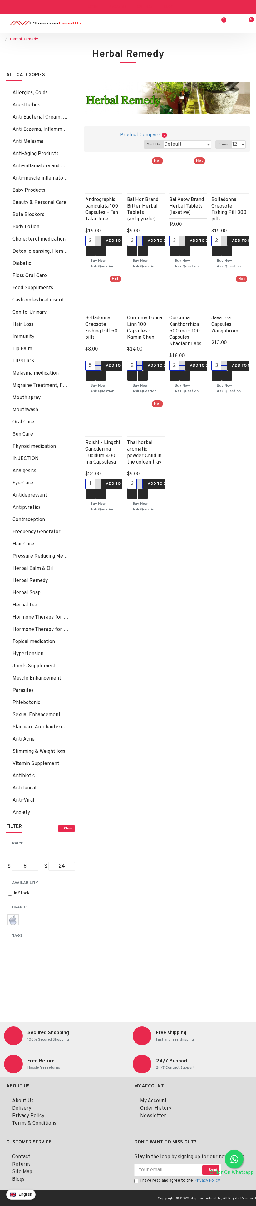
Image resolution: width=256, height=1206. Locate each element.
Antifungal (24, 788)
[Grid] (92, 134)
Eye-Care (22, 483)
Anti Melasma (27, 142)
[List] (103, 134)
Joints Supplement (34, 666)
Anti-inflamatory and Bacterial (40, 166)
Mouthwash (25, 410)
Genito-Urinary (29, 312)
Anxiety (21, 812)
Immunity (23, 337)
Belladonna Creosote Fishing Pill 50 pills (101, 328)
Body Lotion (25, 227)
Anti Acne (23, 739)
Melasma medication (35, 373)
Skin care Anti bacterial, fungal (40, 727)
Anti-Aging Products (35, 154)
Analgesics (24, 471)
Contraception (28, 520)
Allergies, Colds (29, 93)
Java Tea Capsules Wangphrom (224, 324)
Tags (17, 935)
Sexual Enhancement (36, 715)
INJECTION (25, 459)
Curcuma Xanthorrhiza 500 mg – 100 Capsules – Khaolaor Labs (185, 331)
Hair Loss (22, 325)
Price (17, 843)
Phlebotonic (26, 703)
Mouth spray (26, 398)
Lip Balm (22, 349)
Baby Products (28, 190)
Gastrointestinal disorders (40, 300)
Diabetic (21, 264)
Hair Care (23, 544)
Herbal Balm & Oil (32, 568)
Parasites (23, 690)
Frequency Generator (36, 532)
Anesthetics (26, 105)
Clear (68, 828)
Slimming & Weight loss (38, 751)
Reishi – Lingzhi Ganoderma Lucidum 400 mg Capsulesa (102, 452)
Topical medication (33, 642)
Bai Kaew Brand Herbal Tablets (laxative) (186, 206)
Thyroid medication (34, 446)
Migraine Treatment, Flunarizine (40, 386)
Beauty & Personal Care (39, 203)
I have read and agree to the (180, 1180)
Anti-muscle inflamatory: (40, 178)
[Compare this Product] (101, 251)
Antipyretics (26, 507)
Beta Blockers (28, 215)
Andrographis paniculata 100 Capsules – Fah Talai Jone (101, 209)
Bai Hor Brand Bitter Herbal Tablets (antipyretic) (142, 209)
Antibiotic (23, 776)
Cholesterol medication (39, 239)
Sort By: (153, 144)
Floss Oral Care (29, 276)
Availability (25, 882)
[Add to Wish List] (91, 251)
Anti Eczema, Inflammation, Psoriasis (40, 129)
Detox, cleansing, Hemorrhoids (40, 251)
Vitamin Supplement (35, 764)
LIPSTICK (23, 361)
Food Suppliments (32, 288)
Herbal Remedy (30, 581)
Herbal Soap (26, 593)
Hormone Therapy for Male (40, 629)
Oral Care (23, 422)
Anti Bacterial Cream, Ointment (40, 117)
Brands (20, 907)
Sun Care (22, 434)
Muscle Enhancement (36, 678)
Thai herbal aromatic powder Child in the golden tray (144, 452)
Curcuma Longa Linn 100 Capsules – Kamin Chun (144, 328)
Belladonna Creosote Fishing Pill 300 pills (228, 209)
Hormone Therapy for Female (40, 617)
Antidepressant (29, 495)
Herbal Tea (24, 605)
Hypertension (27, 654)
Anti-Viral (23, 800)
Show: (224, 144)
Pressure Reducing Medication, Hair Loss (40, 556)
